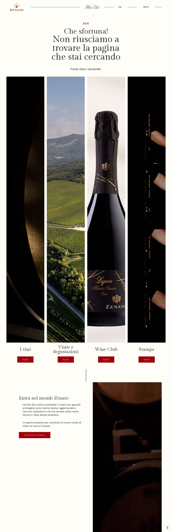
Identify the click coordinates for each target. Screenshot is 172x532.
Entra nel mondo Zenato (43, 398)
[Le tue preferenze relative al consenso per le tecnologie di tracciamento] (167, 527)
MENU (146, 7)
